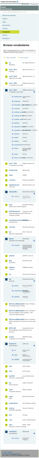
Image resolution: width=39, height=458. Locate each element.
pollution (17, 123)
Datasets (4, 18)
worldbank (13, 431)
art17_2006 (13, 83)
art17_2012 (13, 90)
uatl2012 (16, 359)
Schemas (5, 28)
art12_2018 (13, 76)
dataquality (13, 192)
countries (17, 245)
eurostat (12, 227)
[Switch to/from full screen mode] (28, 4)
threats (16, 148)
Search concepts (24, 57)
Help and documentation (9, 15)
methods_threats (18, 115)
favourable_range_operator (18, 105)
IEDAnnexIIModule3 (15, 311)
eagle (15, 355)
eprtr (10, 204)
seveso (11, 408)
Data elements (6, 25)
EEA (10, 2)
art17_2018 (13, 163)
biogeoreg (17, 101)
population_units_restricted (18, 130)
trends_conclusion (18, 157)
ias (10, 274)
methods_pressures (18, 112)
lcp (10, 383)
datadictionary (14, 185)
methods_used (18, 119)
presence (17, 134)
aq (10, 63)
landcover (12, 344)
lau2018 (12, 376)
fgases (11, 239)
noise (11, 396)
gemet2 (11, 256)
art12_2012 (13, 69)
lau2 (10, 371)
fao (10, 232)
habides (12, 267)
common (12, 180)
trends (16, 154)
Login (24, 4)
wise (10, 425)
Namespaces (6, 38)
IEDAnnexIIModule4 (15, 319)
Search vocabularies (11, 57)
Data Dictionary (16, 12)
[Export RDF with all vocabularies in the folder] (34, 92)
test (10, 415)
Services (4, 35)
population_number (18, 126)
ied (10, 279)
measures (17, 108)
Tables (4, 22)
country (16, 438)
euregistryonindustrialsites (15, 220)
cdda (11, 175)
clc (15, 350)
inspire (11, 337)
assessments (18, 96)
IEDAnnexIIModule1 (15, 304)
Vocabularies (6, 32)
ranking (16, 141)
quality (16, 137)
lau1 (10, 366)
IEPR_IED (12, 328)
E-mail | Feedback (7, 452)
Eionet (9, 12)
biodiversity (13, 170)
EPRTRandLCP (14, 211)
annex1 (16, 285)
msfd (11, 389)
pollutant (16, 296)
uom (10, 420)
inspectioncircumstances (18, 290)
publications (13, 403)
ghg (10, 260)
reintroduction (18, 145)
